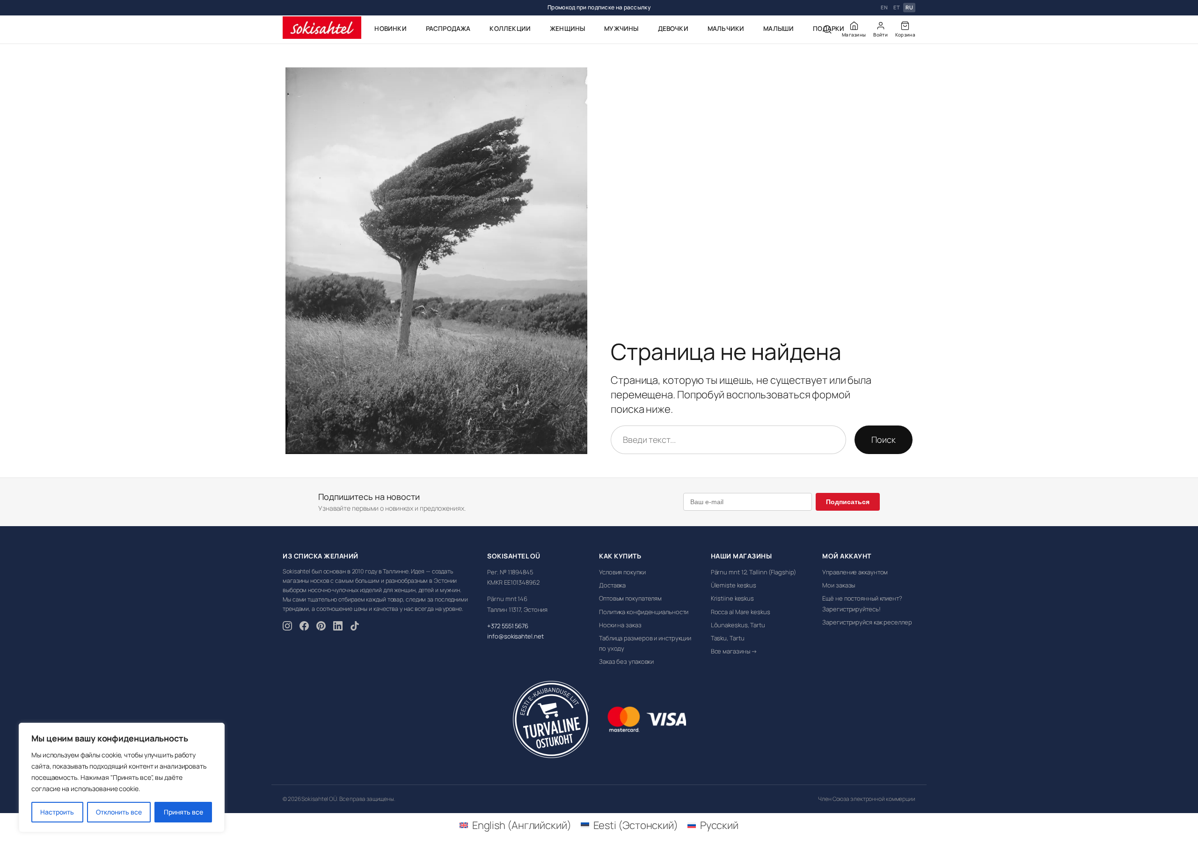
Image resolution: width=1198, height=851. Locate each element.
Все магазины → (734, 651)
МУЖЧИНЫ (621, 28)
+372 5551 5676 (507, 626)
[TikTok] (354, 627)
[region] (122, 777)
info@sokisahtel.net (515, 636)
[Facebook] (304, 627)
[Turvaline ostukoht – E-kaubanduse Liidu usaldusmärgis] (550, 719)
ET (896, 7)
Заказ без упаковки (626, 661)
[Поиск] (827, 29)
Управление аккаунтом (855, 572)
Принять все (183, 811)
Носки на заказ (620, 625)
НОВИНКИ (390, 28)
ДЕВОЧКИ (673, 28)
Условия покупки (622, 572)
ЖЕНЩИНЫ (567, 28)
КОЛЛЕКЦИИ (510, 28)
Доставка (612, 585)
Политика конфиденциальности (643, 612)
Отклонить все (119, 811)
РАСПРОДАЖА (448, 28)
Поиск (883, 439)
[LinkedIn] (338, 627)
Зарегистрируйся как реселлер (867, 622)
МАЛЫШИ (778, 28)
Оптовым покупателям (630, 598)
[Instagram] (287, 627)
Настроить (57, 811)
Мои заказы (838, 585)
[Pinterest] (321, 627)
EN (884, 7)
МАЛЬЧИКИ (726, 28)
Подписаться (847, 502)
